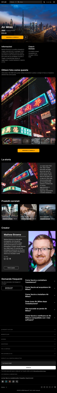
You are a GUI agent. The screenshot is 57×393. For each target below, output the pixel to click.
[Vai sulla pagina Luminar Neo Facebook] (41, 387)
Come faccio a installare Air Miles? (40, 295)
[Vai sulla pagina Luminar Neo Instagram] (44, 387)
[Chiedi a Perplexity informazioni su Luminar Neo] (6, 381)
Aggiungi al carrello (12, 37)
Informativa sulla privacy (39, 371)
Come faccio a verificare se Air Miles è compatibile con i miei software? (40, 318)
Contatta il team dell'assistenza (9, 288)
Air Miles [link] (16, 6)
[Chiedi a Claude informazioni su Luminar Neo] (9, 381)
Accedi (48, 2)
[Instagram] (7, 259)
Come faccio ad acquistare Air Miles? (40, 288)
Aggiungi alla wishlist (9, 210)
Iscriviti (28, 367)
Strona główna (4, 6)
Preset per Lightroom (7, 219)
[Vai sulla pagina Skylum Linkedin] (47, 387)
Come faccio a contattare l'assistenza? (40, 281)
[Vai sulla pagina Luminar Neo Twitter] (52, 387)
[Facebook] (5, 259)
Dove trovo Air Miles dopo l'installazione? (40, 302)
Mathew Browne (11, 30)
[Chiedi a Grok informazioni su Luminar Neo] (13, 381)
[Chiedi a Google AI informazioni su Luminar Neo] (16, 381)
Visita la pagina (11, 267)
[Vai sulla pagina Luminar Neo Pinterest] (55, 387)
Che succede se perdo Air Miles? (40, 309)
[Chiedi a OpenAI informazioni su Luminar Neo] (2, 381)
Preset (11, 6)
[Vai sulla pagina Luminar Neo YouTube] (49, 387)
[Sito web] (10, 259)
